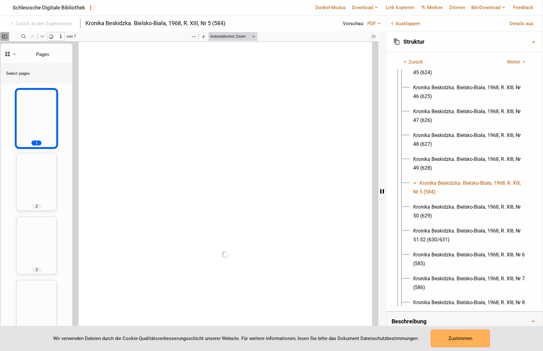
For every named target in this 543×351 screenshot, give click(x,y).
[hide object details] (382, 191)
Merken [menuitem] (435, 7)
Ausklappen (408, 23)
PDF (371, 23)
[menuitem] (470, 92)
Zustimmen (460, 338)
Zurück (416, 62)
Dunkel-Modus (330, 7)
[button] (464, 42)
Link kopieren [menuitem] (400, 7)
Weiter (513, 62)
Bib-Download (485, 7)
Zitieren (457, 7)
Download (362, 7)
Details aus (521, 23)
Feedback (523, 7)
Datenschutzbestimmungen (389, 338)
